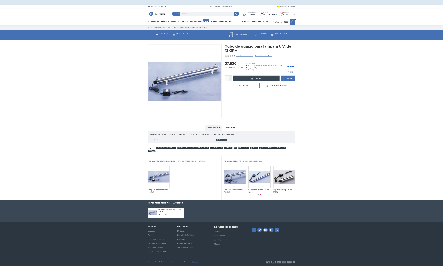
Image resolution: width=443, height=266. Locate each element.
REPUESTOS (243, 148)
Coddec (195, 262)
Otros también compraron (191, 161)
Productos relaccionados (161, 161)
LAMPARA (228, 148)
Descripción (214, 128)
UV (235, 148)
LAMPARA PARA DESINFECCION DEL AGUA (193, 148)
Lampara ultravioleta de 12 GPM (159, 190)
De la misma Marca (252, 161)
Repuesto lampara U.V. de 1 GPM (284, 190)
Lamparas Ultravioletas (161, 27)
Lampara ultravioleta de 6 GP (259, 190)
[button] (258, 194)
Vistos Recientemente (158, 203)
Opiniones (230, 128)
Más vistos (177, 203)
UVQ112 (152, 151)
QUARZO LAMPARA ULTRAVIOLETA (272, 148)
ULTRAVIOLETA (216, 148)
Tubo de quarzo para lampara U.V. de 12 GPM (170, 209)
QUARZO (254, 148)
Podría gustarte (232, 161)
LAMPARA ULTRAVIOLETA (166, 148)
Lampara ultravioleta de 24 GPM (235, 190)
